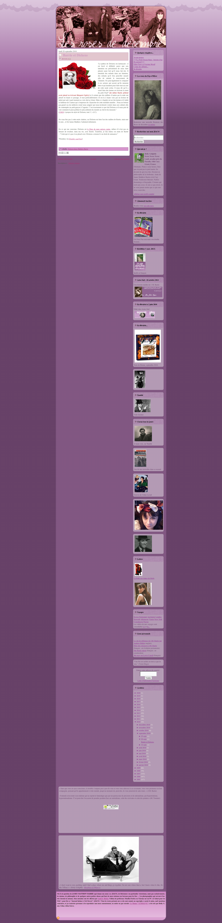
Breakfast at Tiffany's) (92, 887)
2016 (138, 704)
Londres (159, 617)
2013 (138, 713)
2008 (138, 770)
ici (144, 626)
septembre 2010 (144, 733)
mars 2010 (142, 759)
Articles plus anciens (121, 159)
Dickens (70, 149)
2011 (138, 719)
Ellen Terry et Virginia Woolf (144, 64)
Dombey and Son (75, 139)
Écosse (136, 617)
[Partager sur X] (65, 153)
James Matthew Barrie (81, 149)
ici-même (151, 124)
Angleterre (151, 617)
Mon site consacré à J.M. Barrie (145, 645)
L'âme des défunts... (141, 66)
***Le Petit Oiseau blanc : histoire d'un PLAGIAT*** (148, 60)
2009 (138, 768)
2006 (138, 776)
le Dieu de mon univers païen (98, 129)
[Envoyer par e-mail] (60, 153)
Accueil (93, 159)
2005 (138, 779)
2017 (138, 701)
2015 (138, 707)
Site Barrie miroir (140, 650)
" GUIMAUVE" (142, 903)
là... (148, 626)
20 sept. (144, 739)
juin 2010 (142, 750)
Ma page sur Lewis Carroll (143, 655)
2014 (138, 710)
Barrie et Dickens (75, 55)
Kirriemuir (143, 617)
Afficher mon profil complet (144, 194)
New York (158, 619)
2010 (138, 722)
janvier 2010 (143, 765)
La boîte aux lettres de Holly (144, 578)
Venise (151, 619)
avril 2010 (142, 756)
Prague (146, 621)
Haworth (137, 619)
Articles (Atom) (74, 163)
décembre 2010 (144, 724)
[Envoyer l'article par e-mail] (70, 59)
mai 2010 (142, 753)
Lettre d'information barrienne (148, 680)
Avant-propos (139, 57)
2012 (138, 716)
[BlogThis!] (62, 153)
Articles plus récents (65, 159)
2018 (138, 698)
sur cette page (149, 205)
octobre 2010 (143, 730)
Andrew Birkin (103, 898)
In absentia (138, 69)
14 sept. (144, 745)
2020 (138, 693)
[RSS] (58, 918)
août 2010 (142, 747)
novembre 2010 (144, 727)
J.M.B (61, 112)
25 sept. (144, 736)
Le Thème (133, 903)
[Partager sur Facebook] (67, 153)
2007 (138, 773)
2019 (138, 696)
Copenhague (138, 621)
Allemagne (145, 619)
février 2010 (143, 762)
